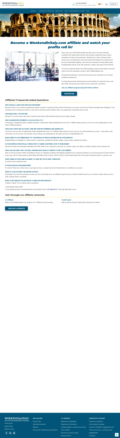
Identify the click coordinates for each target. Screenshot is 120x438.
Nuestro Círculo (9, 429)
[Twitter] (14, 433)
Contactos (69, 94)
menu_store (59, 11)
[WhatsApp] (74, 4)
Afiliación (35, 427)
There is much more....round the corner (100, 430)
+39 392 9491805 (81, 3)
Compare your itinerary (96, 421)
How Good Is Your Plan (46, 11)
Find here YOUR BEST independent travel (101, 427)
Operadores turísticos (39, 424)
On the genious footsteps (96, 424)
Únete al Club (37, 421)
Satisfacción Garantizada (68, 421)
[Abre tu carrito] (106, 4)
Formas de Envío (66, 435)
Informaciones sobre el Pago (69, 433)
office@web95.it (52, 189)
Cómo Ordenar (65, 430)
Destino (33, 11)
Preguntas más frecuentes (69, 424)
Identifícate (113, 4)
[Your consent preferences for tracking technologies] (116, 435)
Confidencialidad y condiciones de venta (73, 427)
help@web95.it (93, 433)
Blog (87, 11)
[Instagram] (10, 433)
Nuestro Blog (9, 426)
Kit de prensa (9, 423)
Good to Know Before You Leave (74, 11)
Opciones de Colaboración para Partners (45, 430)
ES (101, 4)
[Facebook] (6, 433)
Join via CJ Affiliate (16, 208)
